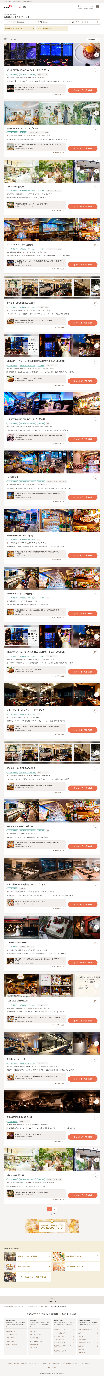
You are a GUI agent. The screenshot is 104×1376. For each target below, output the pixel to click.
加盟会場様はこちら (58, 1363)
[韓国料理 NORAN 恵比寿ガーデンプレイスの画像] (52, 869)
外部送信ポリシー (46, 1363)
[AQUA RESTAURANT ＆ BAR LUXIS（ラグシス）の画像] (52, 54)
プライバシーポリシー (33, 1363)
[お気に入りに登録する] (95, 70)
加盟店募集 (68, 1363)
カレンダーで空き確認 (84, 90)
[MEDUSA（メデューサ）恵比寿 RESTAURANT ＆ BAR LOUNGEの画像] (52, 345)
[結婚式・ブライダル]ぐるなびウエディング (15, 1306)
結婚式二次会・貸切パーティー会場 (38, 1306)
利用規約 (16, 1363)
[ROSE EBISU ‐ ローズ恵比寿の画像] (52, 229)
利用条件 (23, 1363)
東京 (52, 1306)
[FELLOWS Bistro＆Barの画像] (52, 985)
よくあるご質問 (52, 1367)
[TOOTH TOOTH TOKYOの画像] (52, 927)
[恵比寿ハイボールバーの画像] (52, 1043)
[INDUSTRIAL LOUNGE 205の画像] (52, 1101)
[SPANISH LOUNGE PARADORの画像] (52, 287)
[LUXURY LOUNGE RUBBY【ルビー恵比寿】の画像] (52, 403)
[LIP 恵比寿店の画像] (52, 462)
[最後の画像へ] (96, 54)
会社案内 (10, 1363)
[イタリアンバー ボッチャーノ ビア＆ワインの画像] (52, 694)
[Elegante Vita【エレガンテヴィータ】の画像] (52, 113)
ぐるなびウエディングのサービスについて (84, 1363)
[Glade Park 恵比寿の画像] (52, 171)
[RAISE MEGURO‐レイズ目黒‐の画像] (52, 520)
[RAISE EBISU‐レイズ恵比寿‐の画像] (52, 578)
